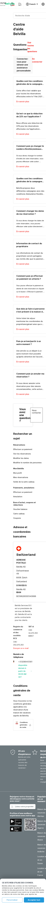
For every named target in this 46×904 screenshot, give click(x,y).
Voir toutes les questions (32, 47)
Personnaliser (12, 900)
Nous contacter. (36, 411)
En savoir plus (22, 101)
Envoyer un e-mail (21, 648)
